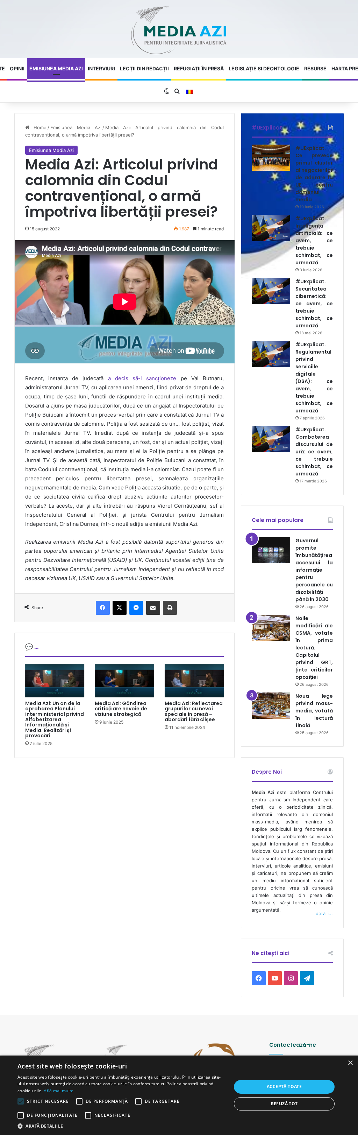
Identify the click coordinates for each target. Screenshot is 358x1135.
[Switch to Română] (189, 92)
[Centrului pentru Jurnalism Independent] (179, 30)
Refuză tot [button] (284, 1104)
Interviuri (101, 68)
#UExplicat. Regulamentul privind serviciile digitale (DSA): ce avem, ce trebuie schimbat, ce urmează (314, 377)
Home (38, 127)
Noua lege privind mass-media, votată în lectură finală (314, 710)
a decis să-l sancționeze (142, 378)
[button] (121, 1126)
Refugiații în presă (199, 68)
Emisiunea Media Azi (56, 68)
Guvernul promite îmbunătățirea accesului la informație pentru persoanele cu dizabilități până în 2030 (314, 570)
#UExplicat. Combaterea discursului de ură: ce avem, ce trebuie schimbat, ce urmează (314, 451)
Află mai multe (58, 1091)
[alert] (179, 1095)
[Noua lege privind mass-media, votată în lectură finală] (271, 705)
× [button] (350, 1063)
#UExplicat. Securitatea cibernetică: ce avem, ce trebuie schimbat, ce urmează (314, 303)
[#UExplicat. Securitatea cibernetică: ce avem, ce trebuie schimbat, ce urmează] (271, 291)
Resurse (315, 68)
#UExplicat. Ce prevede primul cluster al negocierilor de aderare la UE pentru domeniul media (314, 174)
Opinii (17, 68)
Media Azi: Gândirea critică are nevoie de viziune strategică (121, 709)
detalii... (324, 913)
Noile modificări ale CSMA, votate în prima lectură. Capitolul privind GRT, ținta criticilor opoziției (314, 648)
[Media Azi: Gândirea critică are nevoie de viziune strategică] (124, 680)
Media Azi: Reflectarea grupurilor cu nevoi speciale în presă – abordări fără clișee (194, 711)
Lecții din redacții (144, 68)
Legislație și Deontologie (264, 68)
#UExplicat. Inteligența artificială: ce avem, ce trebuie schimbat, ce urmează (314, 240)
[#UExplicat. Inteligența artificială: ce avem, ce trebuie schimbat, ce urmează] (271, 228)
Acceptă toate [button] (284, 1086)
